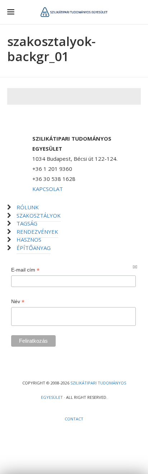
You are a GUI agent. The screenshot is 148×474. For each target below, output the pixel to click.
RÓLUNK (28, 207)
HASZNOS (29, 239)
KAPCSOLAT (47, 188)
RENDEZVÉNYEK (37, 231)
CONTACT (74, 418)
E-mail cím (25, 269)
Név (17, 301)
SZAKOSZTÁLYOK (39, 215)
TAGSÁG (27, 223)
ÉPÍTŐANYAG (34, 247)
